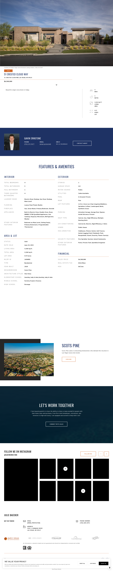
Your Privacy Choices (56, 569)
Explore (69, 359)
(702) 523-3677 (29, 144)
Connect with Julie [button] (56, 424)
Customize (93, 563)
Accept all (103, 563)
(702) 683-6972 (85, 523)
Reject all (82, 563)
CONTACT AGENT (82, 143)
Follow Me (88, 454)
